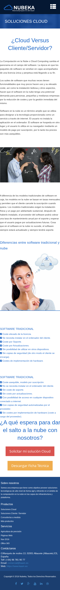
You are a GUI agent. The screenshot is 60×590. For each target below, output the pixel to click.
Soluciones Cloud (8, 509)
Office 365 (5, 543)
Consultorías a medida (10, 517)
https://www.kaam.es (17, 566)
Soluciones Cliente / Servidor (13, 513)
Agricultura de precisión (11, 531)
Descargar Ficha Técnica (30, 465)
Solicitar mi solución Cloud (30, 451)
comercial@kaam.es (18, 563)
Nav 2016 (5, 539)
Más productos (7, 521)
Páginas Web (6, 535)
